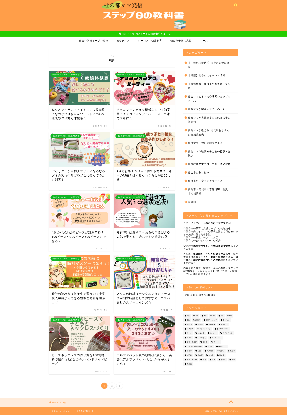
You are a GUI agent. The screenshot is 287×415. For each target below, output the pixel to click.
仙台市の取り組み (198, 172)
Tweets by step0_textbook (199, 295)
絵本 (213, 359)
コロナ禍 (201, 333)
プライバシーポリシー (61, 411)
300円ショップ (211, 320)
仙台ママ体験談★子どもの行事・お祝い (209, 153)
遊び (233, 359)
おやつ (189, 324)
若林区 (223, 359)
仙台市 (189, 351)
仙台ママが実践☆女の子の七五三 (208, 109)
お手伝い (224, 324)
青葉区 (189, 364)
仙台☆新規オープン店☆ (93, 40)
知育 (204, 359)
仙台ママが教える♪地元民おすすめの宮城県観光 (208, 132)
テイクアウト (228, 333)
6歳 (188, 320)
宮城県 (221, 355)
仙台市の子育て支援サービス (205, 180)
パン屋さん (202, 338)
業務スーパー (192, 359)
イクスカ (190, 329)
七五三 (210, 346)
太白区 (200, 355)
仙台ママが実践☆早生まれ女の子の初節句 (209, 119)
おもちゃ (226, 320)
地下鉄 (189, 355)
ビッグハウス (217, 338)
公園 (199, 351)
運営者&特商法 (83, 411)
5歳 (230, 316)
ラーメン (216, 342)
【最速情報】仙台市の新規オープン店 (209, 86)
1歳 (196, 316)
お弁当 (200, 324)
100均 (197, 320)
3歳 (213, 316)
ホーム (204, 40)
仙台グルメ (123, 40)
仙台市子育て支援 (181, 40)
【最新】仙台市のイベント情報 (206, 75)
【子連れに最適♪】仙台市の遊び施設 (208, 65)
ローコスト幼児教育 (150, 40)
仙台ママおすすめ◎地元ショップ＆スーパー (209, 98)
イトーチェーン (205, 329)
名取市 (232, 351)
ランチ (205, 342)
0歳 (188, 316)
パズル (189, 338)
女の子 (210, 355)
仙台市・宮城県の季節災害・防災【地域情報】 (208, 191)
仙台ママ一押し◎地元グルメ (205, 142)
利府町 (221, 351)
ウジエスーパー (222, 329)
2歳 (205, 316)
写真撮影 (210, 351)
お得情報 (211, 324)
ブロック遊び (192, 342)
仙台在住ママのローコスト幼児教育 (209, 164)
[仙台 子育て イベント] (143, 29)
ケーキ (189, 333)
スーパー (213, 333)
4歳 (222, 316)
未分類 (192, 202)
